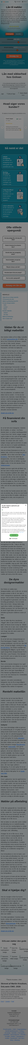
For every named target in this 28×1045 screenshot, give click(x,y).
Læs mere (22, 532)
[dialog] (14, 522)
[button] (14, 538)
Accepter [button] (14, 535)
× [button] (25, 505)
